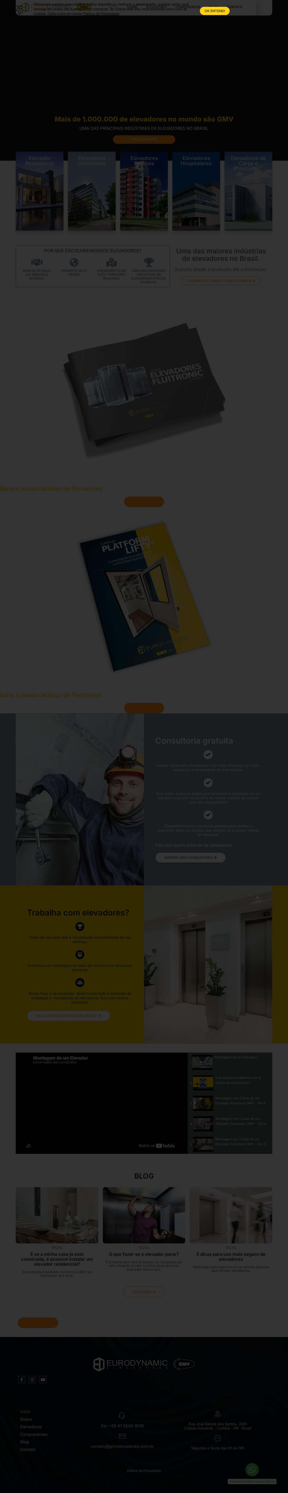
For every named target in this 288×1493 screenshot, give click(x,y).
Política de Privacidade (101, 14)
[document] (144, 746)
